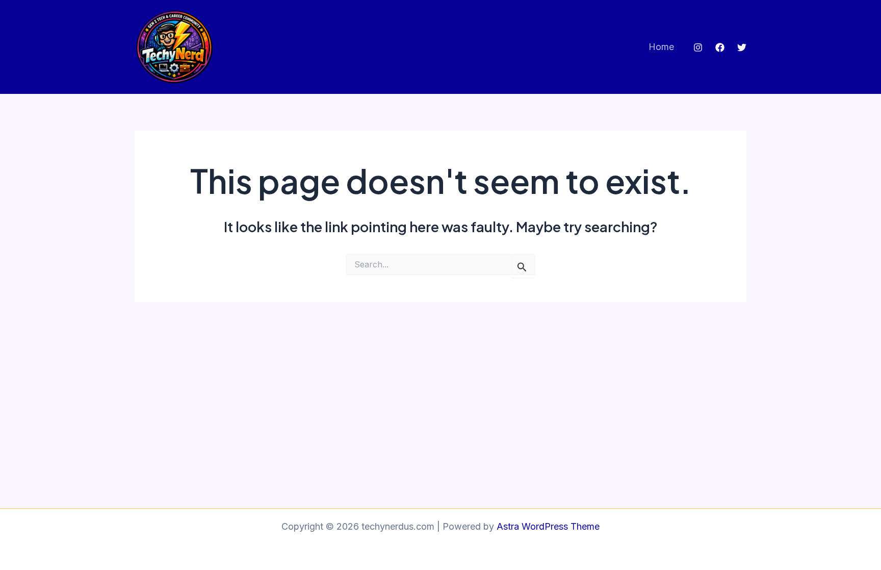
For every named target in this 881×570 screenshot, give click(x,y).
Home (661, 46)
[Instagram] (698, 47)
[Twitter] (741, 47)
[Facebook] (719, 47)
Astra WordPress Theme (548, 526)
